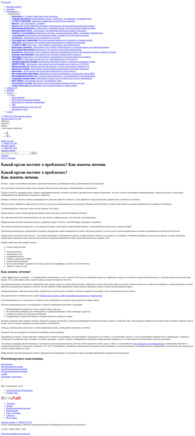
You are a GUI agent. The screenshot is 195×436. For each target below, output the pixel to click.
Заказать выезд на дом (11, 118)
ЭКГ (14, 104)
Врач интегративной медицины (26, 100)
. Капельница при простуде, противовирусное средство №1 (45, 59)
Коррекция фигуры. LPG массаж (26, 107)
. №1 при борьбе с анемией (28, 23)
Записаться (16, 377)
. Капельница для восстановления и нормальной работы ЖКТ (53, 73)
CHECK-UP (11, 88)
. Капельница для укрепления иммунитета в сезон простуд (44, 71)
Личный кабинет (14, 7)
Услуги (9, 92)
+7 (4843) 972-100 (9, 116)
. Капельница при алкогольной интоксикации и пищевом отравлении (48, 42)
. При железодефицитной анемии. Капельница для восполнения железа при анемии (53, 26)
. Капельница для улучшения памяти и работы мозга (44, 85)
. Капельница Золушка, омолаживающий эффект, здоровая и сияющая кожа (57, 33)
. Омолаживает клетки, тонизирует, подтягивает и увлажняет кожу (52, 19)
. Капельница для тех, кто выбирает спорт (37, 81)
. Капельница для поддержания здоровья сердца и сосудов (48, 83)
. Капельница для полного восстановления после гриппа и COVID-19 (50, 64)
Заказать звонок (25, 116)
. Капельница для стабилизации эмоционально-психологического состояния (51, 57)
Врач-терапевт (18, 97)
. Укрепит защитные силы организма (35, 16)
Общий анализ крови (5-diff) (52, 296)
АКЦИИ (10, 90)
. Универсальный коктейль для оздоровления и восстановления (53, 76)
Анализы (10, 9)
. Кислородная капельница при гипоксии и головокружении (52, 40)
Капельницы (12, 11)
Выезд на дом (7, 141)
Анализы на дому (20, 109)
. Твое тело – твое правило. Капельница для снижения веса (46, 45)
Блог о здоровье (13, 413)
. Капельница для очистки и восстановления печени (47, 50)
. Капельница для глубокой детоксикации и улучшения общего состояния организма (60, 47)
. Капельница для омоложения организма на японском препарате (50, 69)
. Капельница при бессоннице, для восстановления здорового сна (50, 66)
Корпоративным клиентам (18, 408)
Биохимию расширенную (77, 296)
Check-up (10, 415)
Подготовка (11, 418)
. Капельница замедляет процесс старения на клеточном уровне (53, 61)
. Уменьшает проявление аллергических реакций (43, 21)
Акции (9, 406)
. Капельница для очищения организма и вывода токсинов (49, 30)
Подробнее (6, 377)
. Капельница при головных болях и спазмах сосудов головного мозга (50, 35)
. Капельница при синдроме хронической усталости (46, 54)
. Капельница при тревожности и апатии (36, 38)
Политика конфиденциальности (15, 434)
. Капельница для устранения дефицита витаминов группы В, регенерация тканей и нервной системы (64, 52)
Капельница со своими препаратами (28, 102)
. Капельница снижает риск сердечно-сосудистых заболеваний (52, 78)
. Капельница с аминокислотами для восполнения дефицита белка (54, 28)
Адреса (9, 112)
